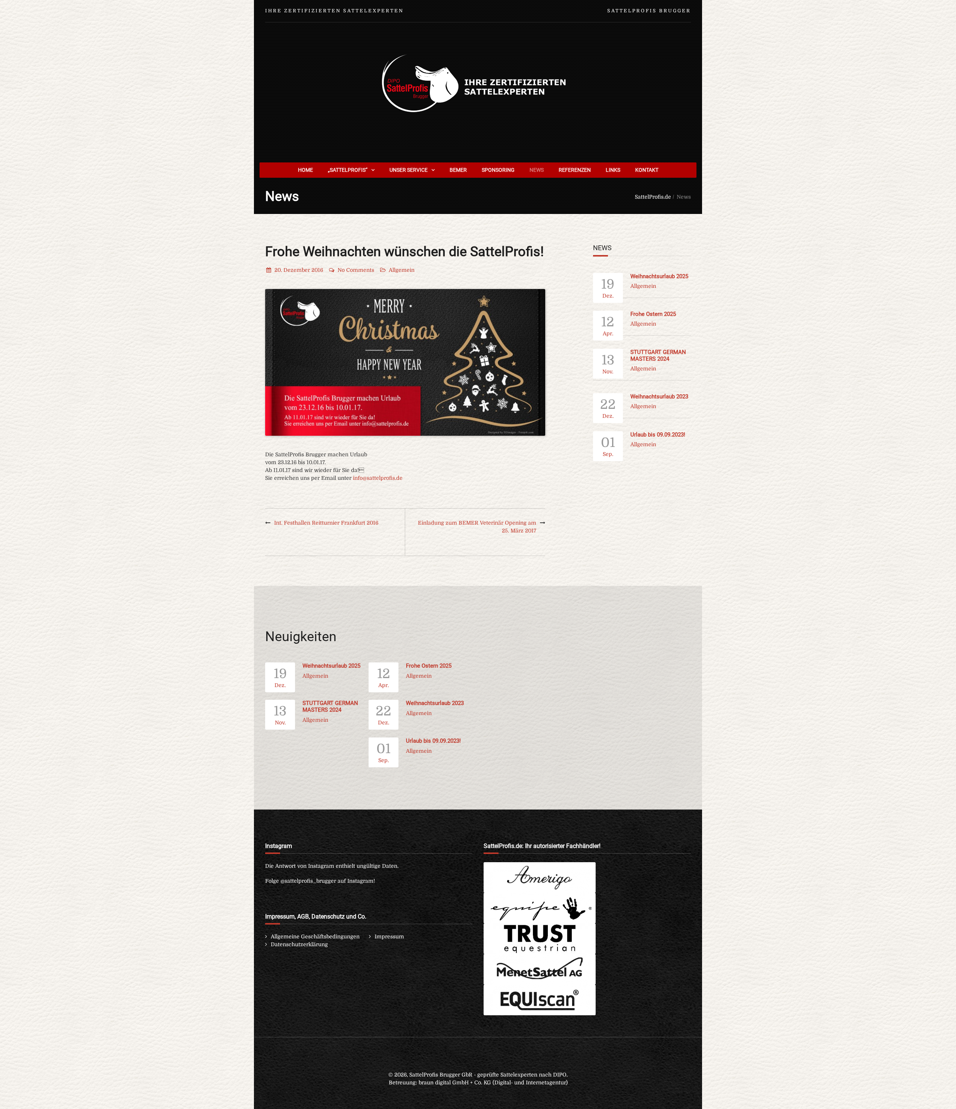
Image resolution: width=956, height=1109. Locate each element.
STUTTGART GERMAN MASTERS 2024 (658, 355)
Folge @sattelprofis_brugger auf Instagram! (320, 881)
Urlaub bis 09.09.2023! (657, 434)
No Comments (356, 270)
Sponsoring (498, 170)
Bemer (458, 170)
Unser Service (408, 170)
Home (305, 170)
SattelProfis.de (653, 197)
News (537, 170)
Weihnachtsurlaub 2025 (659, 276)
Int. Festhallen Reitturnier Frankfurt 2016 (326, 523)
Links (613, 170)
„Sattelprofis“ (347, 170)
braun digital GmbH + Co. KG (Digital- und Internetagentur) (493, 1082)
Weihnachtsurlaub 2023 (659, 396)
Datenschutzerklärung (299, 944)
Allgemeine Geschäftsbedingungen (315, 936)
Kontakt (646, 170)
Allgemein (402, 270)
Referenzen (575, 170)
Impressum (389, 936)
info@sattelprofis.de (378, 478)
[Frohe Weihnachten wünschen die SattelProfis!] (405, 362)
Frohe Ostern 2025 (653, 314)
